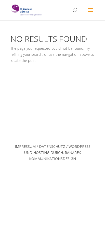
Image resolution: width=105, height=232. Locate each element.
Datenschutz (52, 146)
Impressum (25, 146)
